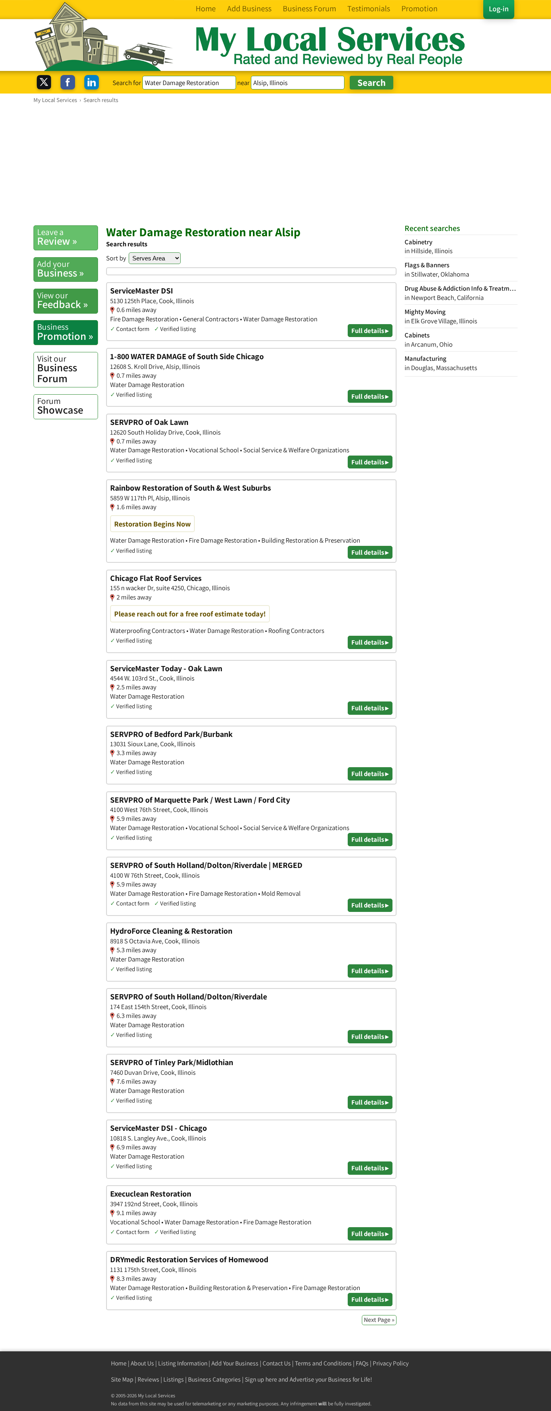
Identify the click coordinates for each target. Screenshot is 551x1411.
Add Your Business (235, 1363)
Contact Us (277, 1363)
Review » (57, 237)
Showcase (60, 406)
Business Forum (57, 369)
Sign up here (261, 1379)
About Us (142, 1363)
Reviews (148, 1379)
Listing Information (182, 1363)
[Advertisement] (275, 164)
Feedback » (62, 300)
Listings (173, 1379)
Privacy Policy (391, 1363)
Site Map (122, 1379)
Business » (60, 269)
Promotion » (65, 332)
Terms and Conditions (323, 1363)
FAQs (362, 1363)
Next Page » (379, 1319)
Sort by (116, 258)
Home (119, 1363)
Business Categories (214, 1379)
